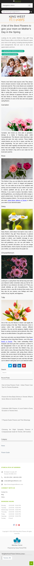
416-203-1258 (8, 477)
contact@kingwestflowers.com (13, 481)
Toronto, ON (7, 558)
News (3, 445)
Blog (2, 494)
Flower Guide (5, 452)
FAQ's (3, 497)
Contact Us (4, 492)
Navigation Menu (8, 5)
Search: (3, 369)
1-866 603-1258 (17, 477)
